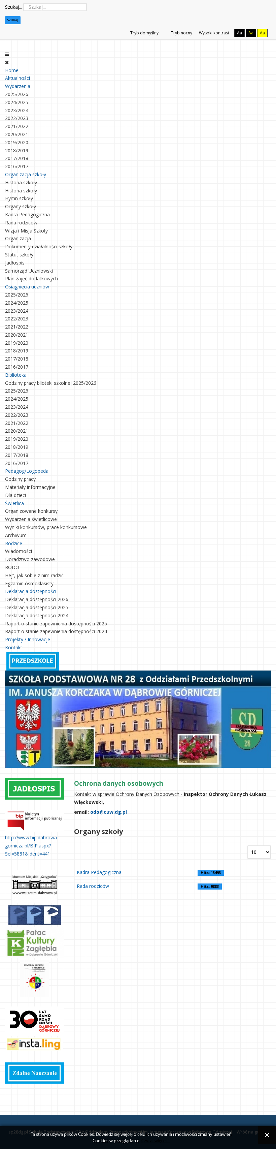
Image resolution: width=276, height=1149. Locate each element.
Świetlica (14, 503)
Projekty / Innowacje (27, 639)
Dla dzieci (15, 495)
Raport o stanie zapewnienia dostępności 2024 (56, 631)
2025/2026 (16, 94)
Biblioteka (16, 375)
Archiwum (16, 535)
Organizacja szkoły (25, 174)
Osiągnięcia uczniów (27, 286)
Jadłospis (15, 262)
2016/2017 (16, 166)
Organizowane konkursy (31, 511)
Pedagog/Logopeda (26, 471)
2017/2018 (16, 158)
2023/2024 (16, 110)
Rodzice (13, 543)
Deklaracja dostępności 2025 (36, 607)
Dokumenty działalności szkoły (38, 246)
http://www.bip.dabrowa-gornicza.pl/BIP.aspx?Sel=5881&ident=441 (32, 845)
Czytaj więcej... (155, 1140)
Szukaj (12, 20)
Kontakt (13, 647)
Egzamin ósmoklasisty (29, 583)
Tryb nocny (181, 33)
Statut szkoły (19, 254)
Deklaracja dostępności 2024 (36, 615)
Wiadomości (18, 551)
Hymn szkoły (19, 198)
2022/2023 (16, 118)
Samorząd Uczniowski (29, 271)
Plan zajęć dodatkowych (31, 278)
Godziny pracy (20, 479)
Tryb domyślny (144, 33)
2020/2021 (16, 134)
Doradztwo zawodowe (30, 559)
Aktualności (17, 78)
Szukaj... (13, 7)
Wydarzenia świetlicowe (31, 519)
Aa (239, 33)
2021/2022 (16, 126)
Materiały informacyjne (30, 487)
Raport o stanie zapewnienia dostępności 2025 (56, 623)
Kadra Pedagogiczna (27, 214)
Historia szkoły (21, 182)
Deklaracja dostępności (30, 591)
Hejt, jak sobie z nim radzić (34, 575)
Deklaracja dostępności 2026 (36, 599)
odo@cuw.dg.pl (108, 812)
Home (12, 70)
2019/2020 (16, 142)
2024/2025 (16, 102)
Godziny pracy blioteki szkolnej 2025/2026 (50, 383)
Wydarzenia (17, 86)
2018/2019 (16, 150)
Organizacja (18, 238)
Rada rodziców (21, 222)
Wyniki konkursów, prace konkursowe (46, 527)
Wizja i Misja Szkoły (26, 230)
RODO (12, 567)
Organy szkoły (20, 206)
